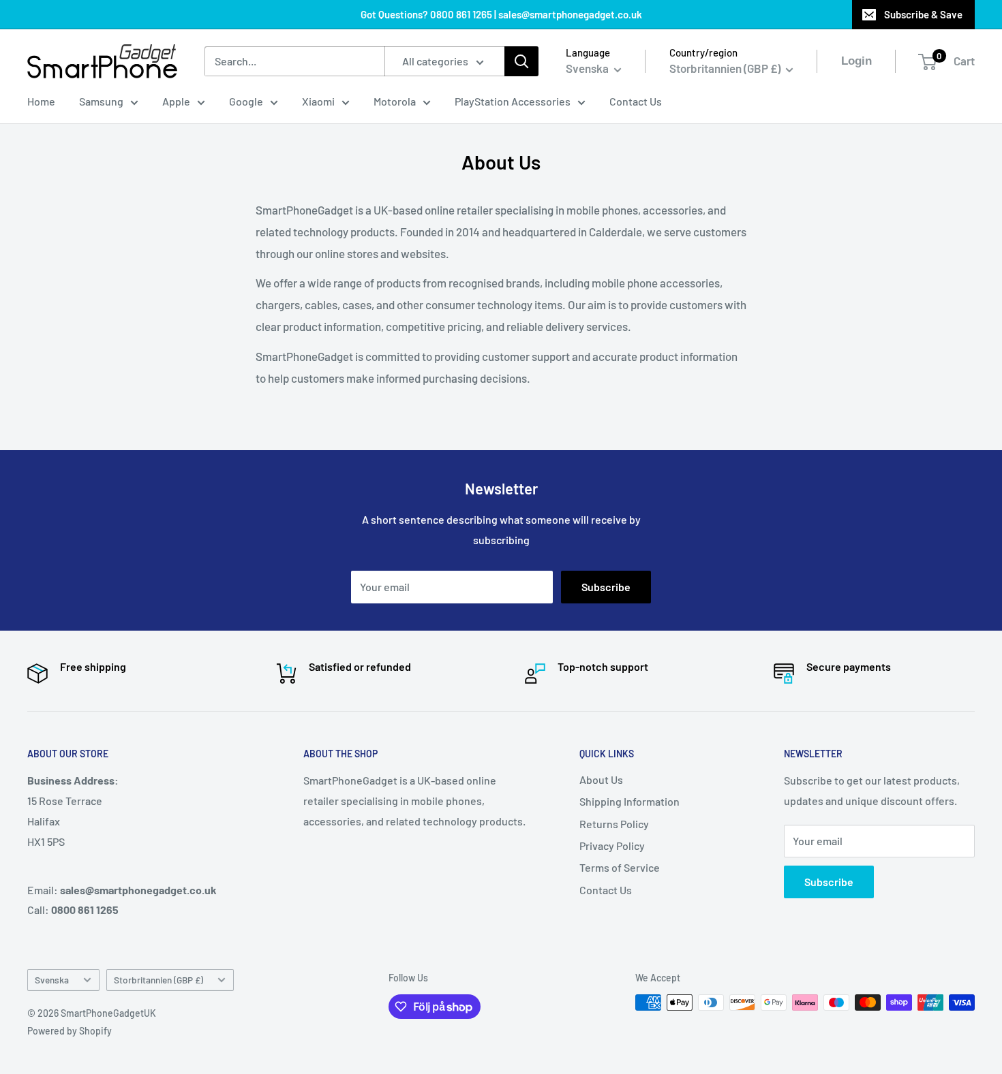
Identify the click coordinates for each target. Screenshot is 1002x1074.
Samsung (101, 101)
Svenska (52, 979)
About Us (601, 779)
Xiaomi (318, 101)
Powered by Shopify (69, 1031)
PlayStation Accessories (513, 101)
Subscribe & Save (923, 14)
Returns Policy (614, 823)
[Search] (521, 61)
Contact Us (635, 101)
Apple (176, 101)
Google (246, 101)
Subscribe (606, 586)
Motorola (395, 101)
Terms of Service (619, 867)
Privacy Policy (612, 845)
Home (41, 101)
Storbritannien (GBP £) (158, 979)
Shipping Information (629, 801)
